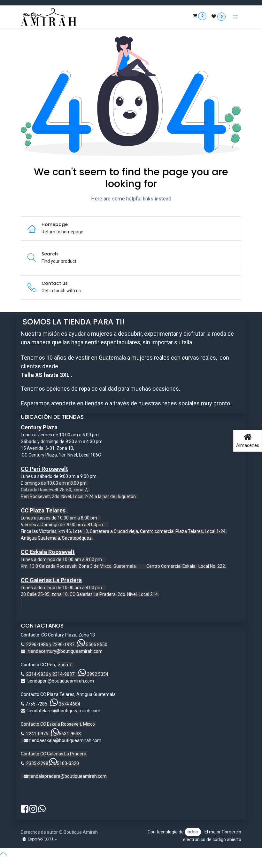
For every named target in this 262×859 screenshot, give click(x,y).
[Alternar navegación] (235, 17)
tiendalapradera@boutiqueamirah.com (67, 776)
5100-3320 (68, 763)
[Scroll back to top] (131, 853)
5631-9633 (70, 733)
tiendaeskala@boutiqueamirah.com (65, 740)
